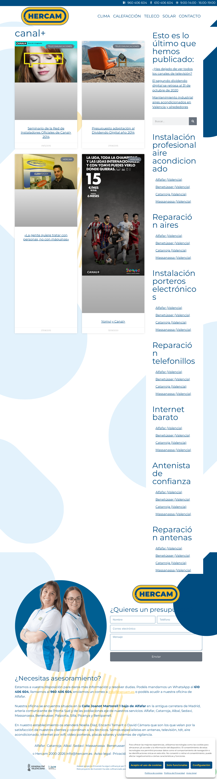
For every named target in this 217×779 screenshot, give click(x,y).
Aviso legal (191, 773)
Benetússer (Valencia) (173, 187)
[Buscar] (193, 121)
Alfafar (40, 746)
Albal (67, 746)
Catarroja (54, 746)
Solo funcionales (177, 765)
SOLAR (169, 16)
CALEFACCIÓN (127, 16)
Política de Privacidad (174, 773)
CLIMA (104, 16)
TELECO (151, 16)
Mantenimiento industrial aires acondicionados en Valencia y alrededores (172, 102)
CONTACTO (190, 16)
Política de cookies (154, 773)
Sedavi (78, 746)
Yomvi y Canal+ (113, 321)
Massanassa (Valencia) (173, 201)
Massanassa (95, 746)
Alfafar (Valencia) (169, 180)
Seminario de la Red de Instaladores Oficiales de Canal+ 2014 (46, 132)
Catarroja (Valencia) (171, 194)
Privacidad (121, 754)
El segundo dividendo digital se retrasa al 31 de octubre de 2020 (171, 85)
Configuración (201, 765)
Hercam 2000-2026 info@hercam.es (63, 754)
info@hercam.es (121, 692)
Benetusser (116, 746)
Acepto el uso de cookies (146, 765)
